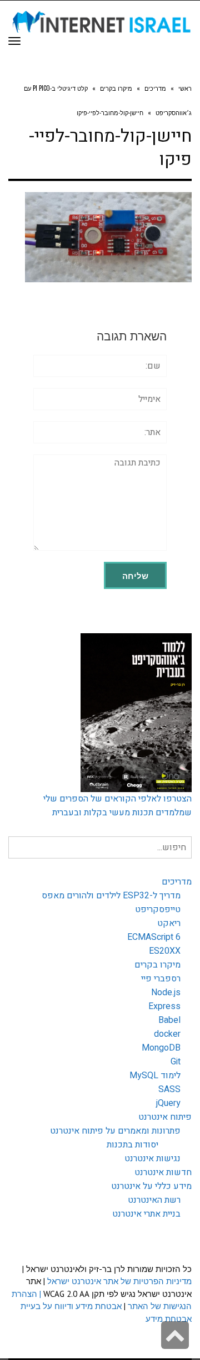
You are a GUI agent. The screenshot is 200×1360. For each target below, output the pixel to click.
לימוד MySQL (155, 1075)
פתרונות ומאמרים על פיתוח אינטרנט (115, 1130)
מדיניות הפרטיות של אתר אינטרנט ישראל (119, 1281)
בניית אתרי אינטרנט (146, 1214)
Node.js (166, 992)
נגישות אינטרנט (152, 1158)
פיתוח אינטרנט (165, 1117)
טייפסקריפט (158, 909)
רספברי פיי (161, 978)
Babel (169, 1020)
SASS (169, 1089)
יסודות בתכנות (132, 1144)
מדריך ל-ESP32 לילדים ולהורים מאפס (111, 895)
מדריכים (177, 881)
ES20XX (165, 951)
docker (167, 1034)
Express (164, 1006)
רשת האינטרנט (154, 1200)
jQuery (168, 1103)
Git (176, 1061)
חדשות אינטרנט (163, 1172)
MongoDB (161, 1047)
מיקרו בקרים (157, 964)
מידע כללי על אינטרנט (151, 1186)
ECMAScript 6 (154, 937)
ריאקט (169, 923)
